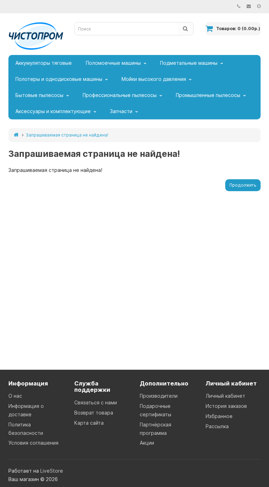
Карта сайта (89, 423)
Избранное (219, 416)
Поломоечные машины (113, 63)
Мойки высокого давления (154, 79)
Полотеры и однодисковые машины (58, 79)
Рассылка (217, 426)
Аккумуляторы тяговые (43, 63)
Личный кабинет (225, 396)
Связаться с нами (95, 402)
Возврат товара (93, 413)
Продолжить (242, 185)
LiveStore (51, 471)
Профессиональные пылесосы (120, 95)
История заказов (226, 406)
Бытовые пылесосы (39, 95)
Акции (147, 443)
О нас (15, 396)
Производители (159, 396)
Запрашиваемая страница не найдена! (67, 135)
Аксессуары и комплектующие (53, 111)
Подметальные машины (189, 63)
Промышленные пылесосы (208, 95)
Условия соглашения (33, 443)
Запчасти (121, 111)
